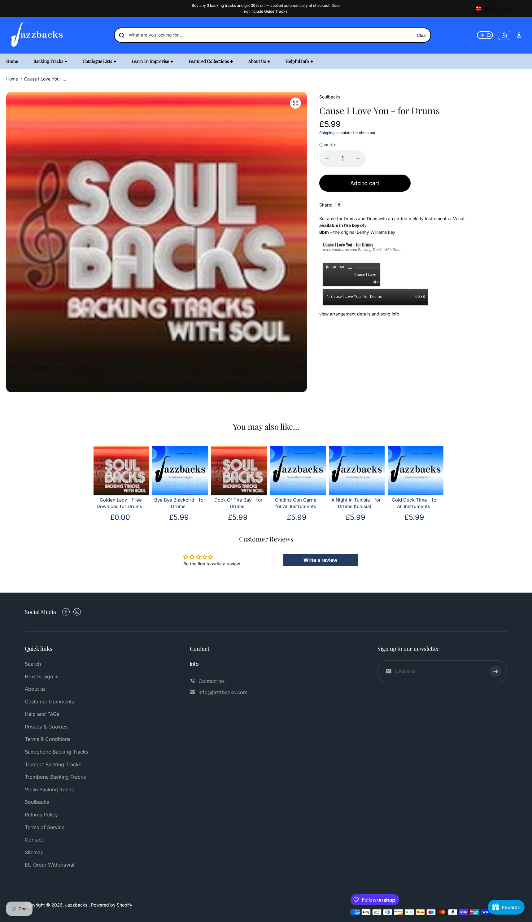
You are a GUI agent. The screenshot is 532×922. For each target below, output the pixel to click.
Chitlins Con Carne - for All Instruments (297, 503)
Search (33, 664)
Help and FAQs (42, 714)
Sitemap (34, 852)
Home (12, 78)
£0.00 (120, 517)
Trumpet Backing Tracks (53, 764)
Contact (34, 840)
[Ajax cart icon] (504, 35)
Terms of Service (44, 827)
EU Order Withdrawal (49, 865)
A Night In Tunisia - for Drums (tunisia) (356, 503)
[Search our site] (122, 35)
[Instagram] (77, 611)
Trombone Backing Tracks (55, 777)
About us (35, 689)
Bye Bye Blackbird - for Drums (179, 503)
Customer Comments (49, 701)
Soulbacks (37, 802)
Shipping (326, 133)
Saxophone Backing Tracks (56, 752)
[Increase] (358, 158)
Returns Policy (41, 814)
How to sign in (42, 676)
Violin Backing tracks (49, 789)
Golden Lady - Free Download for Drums (119, 503)
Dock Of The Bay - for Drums (238, 503)
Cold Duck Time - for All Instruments (415, 503)
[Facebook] (339, 205)
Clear (422, 35)
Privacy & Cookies (46, 727)
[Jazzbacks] (37, 35)
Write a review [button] (320, 560)
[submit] (495, 671)
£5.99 (179, 517)
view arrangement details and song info (359, 313)
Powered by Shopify (111, 904)
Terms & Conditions (47, 739)
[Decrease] (327, 158)
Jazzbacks (77, 904)
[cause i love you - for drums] (295, 103)
